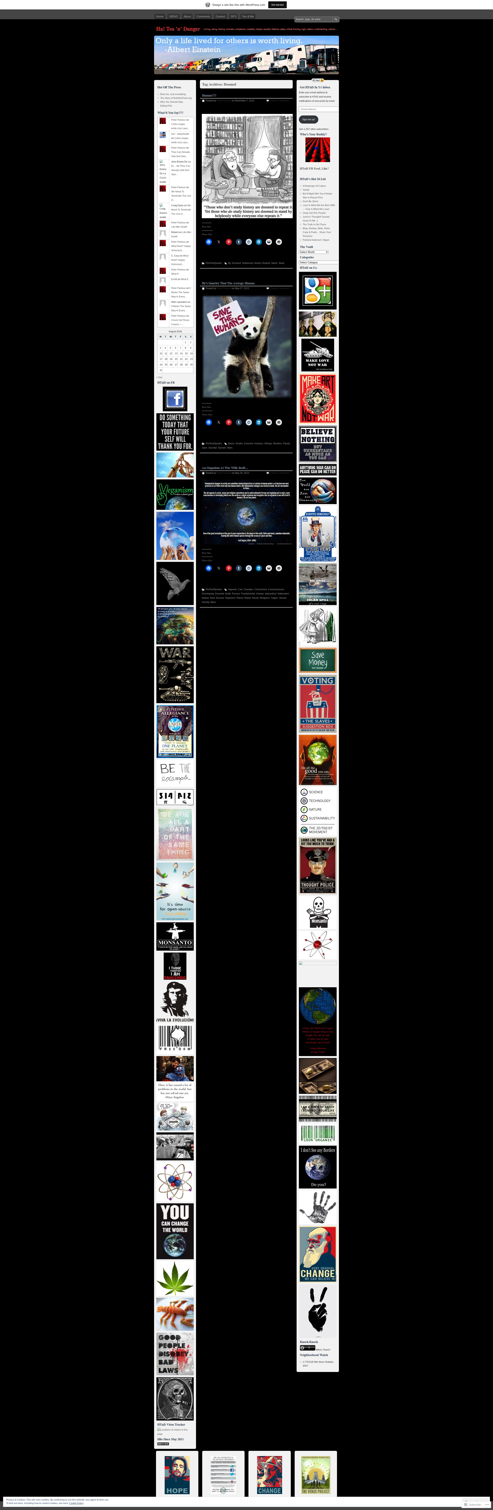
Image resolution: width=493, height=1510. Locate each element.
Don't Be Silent (310, 201)
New (212, 598)
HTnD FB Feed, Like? (314, 168)
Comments (203, 16)
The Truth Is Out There (314, 224)
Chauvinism (260, 589)
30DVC (173, 16)
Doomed (236, 263)
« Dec (159, 377)
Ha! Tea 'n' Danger (178, 28)
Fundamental (248, 593)
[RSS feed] (317, 80)
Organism (230, 598)
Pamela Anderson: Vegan (316, 240)
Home (159, 16)
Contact (220, 16)
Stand (274, 263)
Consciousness (276, 589)
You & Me (248, 16)
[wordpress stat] (163, 1444)
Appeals (232, 589)
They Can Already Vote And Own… (180, 170)
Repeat (266, 263)
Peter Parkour (224, 100)
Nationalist (283, 593)
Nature (205, 598)
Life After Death (179, 227)
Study (281, 263)
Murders (277, 443)
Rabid (247, 598)
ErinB (174, 279)
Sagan (274, 598)
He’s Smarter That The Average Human (228, 283)
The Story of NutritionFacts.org (176, 98)
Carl (240, 589)
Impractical (270, 593)
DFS (233, 16)
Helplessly (247, 263)
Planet (239, 598)
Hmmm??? (209, 95)
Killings (268, 443)
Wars (229, 447)
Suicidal (212, 447)
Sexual (282, 598)
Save (204, 447)
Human (260, 593)
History (257, 263)
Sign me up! (308, 119)
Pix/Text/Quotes (214, 263)
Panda (286, 443)
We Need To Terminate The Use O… (181, 195)
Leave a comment (279, 100)
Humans (258, 443)
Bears (231, 443)
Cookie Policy (76, 1503)
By (229, 263)
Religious (265, 598)
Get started (277, 4)
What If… (176, 274)
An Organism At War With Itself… (225, 467)
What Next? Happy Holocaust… (179, 260)
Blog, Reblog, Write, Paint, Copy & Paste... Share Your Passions (317, 232)
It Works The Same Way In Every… (181, 292)
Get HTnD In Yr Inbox (315, 87)
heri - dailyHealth (180, 134)
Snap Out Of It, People (314, 213)
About (187, 16)
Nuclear (220, 598)
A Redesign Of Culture (314, 186)
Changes (248, 589)
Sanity (306, 190)
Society (205, 602)
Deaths (239, 443)
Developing (208, 593)
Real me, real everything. (173, 94)
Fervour (236, 593)
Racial (255, 598)
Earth (228, 593)
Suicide (222, 447)
